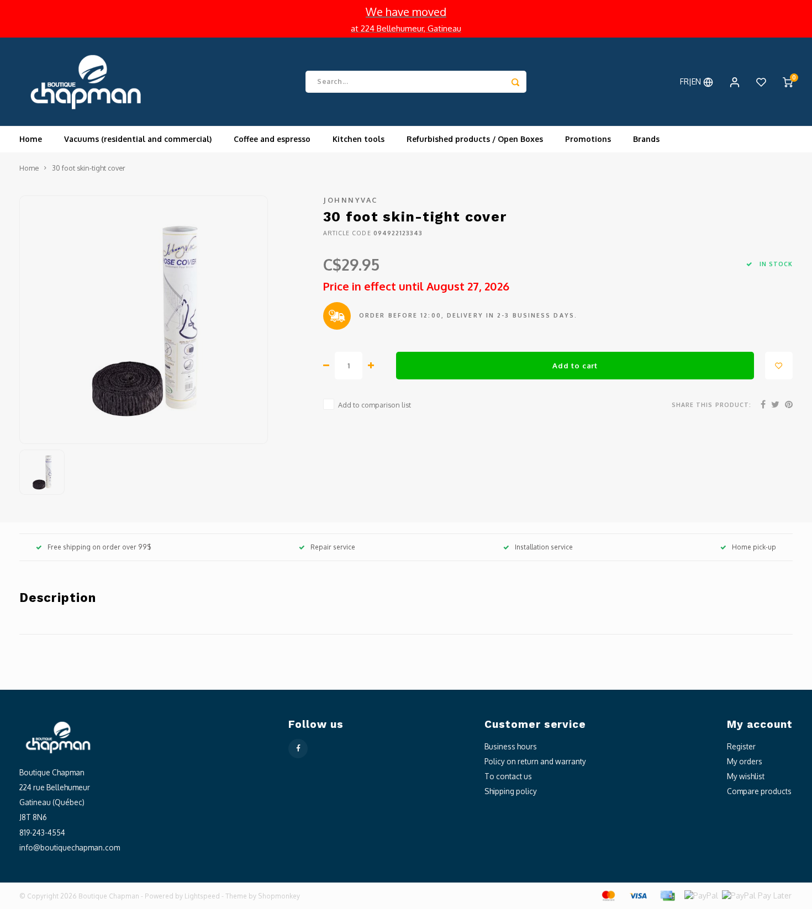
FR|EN (691, 81)
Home (30, 139)
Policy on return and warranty (535, 761)
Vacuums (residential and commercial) (138, 139)
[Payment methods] (608, 895)
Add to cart (574, 365)
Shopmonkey (279, 896)
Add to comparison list (374, 404)
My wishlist (745, 776)
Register (741, 746)
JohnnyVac (350, 199)
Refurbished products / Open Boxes (475, 139)
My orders (744, 761)
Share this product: (711, 404)
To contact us (508, 776)
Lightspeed (202, 896)
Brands (646, 139)
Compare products (759, 791)
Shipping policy (510, 791)
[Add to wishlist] (779, 365)
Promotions (588, 139)
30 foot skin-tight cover (88, 167)
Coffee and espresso (272, 139)
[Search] (515, 82)
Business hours (510, 746)
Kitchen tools (358, 139)
